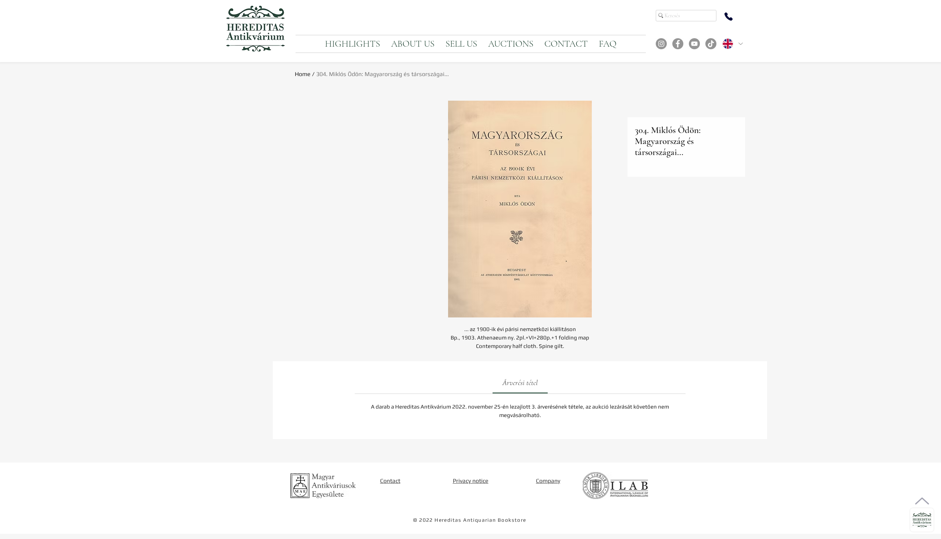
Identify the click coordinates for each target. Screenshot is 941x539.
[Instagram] (661, 43)
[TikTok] (710, 43)
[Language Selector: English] (732, 43)
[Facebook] (677, 43)
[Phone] (728, 16)
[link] (520, 382)
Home (303, 74)
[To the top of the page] (922, 501)
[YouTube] (694, 43)
